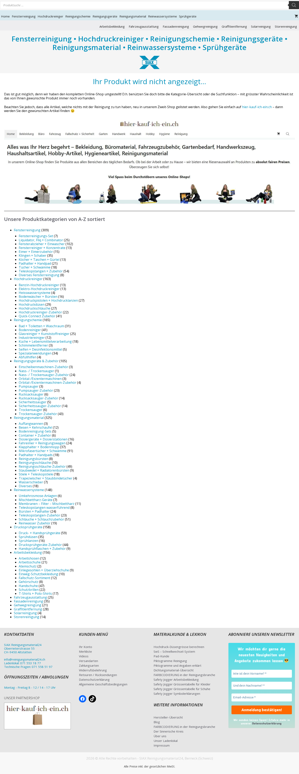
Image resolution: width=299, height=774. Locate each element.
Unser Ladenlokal (166, 741)
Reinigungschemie (78, 16)
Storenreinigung (286, 26)
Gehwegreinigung (205, 26)
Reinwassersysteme (162, 16)
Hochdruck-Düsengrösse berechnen (179, 647)
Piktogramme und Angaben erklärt (177, 665)
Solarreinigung (261, 26)
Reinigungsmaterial (132, 16)
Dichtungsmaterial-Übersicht (174, 670)
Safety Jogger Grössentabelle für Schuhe (182, 689)
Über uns (160, 736)
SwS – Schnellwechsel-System (174, 651)
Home (5, 16)
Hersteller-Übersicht (168, 717)
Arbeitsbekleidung (112, 26)
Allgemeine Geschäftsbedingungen (103, 684)
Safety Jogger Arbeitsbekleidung (176, 679)
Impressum (162, 745)
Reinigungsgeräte (105, 16)
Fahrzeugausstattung (144, 26)
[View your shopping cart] (296, 16)
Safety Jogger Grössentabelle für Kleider (182, 684)
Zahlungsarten (89, 665)
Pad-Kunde (161, 656)
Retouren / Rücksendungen (98, 675)
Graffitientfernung (234, 26)
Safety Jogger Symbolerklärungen (177, 693)
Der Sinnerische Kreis (168, 731)
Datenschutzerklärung (94, 679)
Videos (83, 656)
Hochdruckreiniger (50, 16)
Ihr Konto (85, 647)
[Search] (294, 5)
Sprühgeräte (187, 16)
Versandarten (88, 661)
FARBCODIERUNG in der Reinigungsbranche (184, 675)
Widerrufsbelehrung (93, 670)
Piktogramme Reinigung (170, 661)
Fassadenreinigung (176, 26)
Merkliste (85, 651)
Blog (157, 722)
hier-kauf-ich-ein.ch (257, 107)
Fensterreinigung (24, 16)
